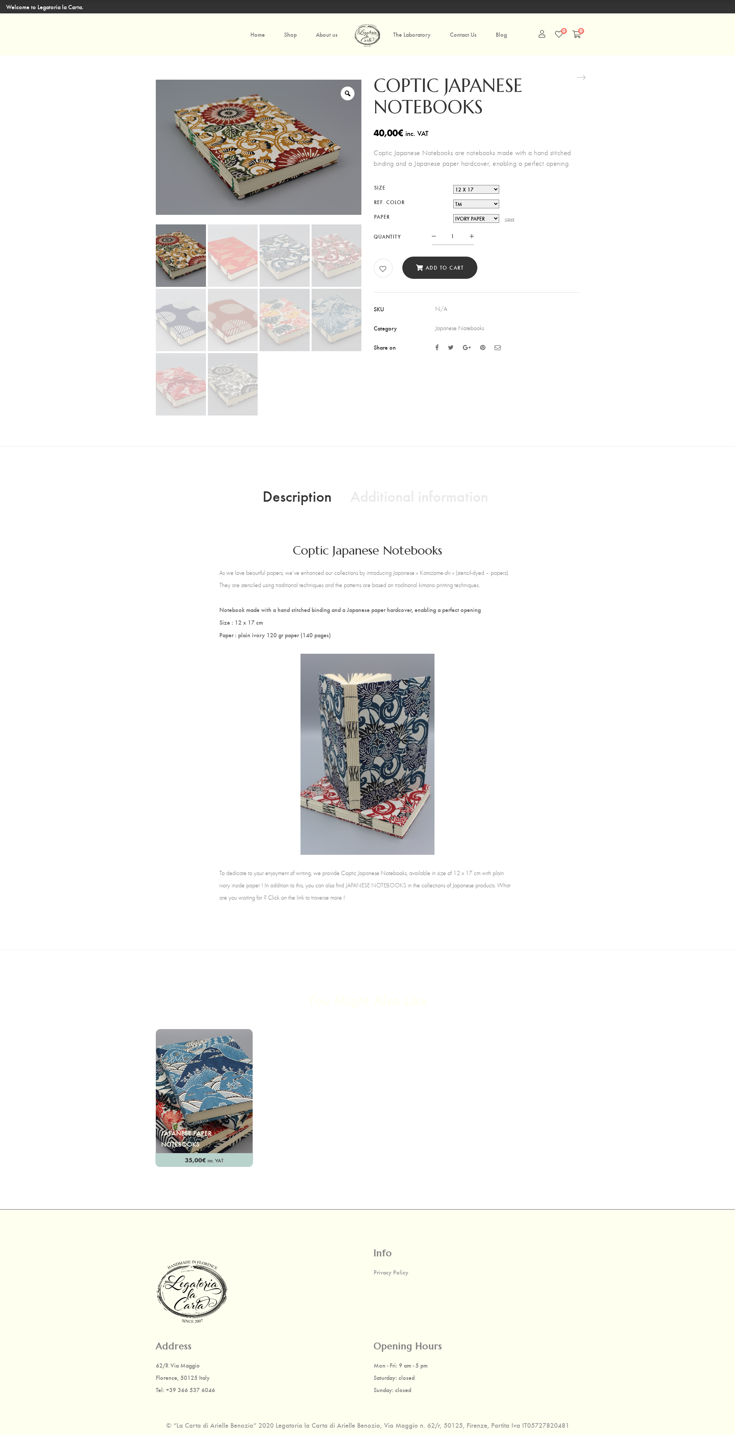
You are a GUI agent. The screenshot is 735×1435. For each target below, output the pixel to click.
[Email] (498, 347)
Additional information (419, 495)
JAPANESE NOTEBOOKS (376, 885)
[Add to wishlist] (383, 268)
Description (297, 495)
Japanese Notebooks (459, 328)
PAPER (382, 216)
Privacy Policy (391, 1272)
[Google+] (467, 347)
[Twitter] (451, 347)
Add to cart (445, 267)
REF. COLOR (389, 202)
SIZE (379, 187)
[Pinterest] (482, 347)
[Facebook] (437, 347)
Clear (509, 219)
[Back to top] (714, 1414)
